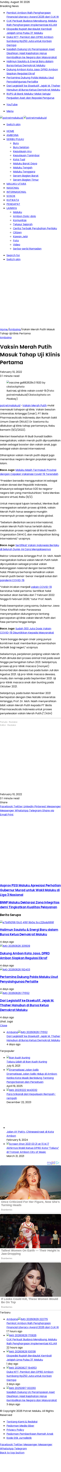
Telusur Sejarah (23, 224)
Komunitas (20, 220)
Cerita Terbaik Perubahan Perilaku (35, 228)
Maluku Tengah (22, 167)
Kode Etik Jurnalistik (19, 1438)
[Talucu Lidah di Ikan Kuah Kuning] (18, 1057)
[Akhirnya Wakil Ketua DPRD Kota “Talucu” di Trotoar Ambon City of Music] (28, 1144)
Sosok (11, 196)
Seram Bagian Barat (26, 176)
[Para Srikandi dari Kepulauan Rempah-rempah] (22, 1090)
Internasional (16, 192)
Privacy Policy (15, 1430)
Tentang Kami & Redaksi (22, 1422)
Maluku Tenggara (24, 172)
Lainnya (12, 208)
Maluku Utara (16, 184)
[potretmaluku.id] (23, 118)
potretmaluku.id (10, 405)
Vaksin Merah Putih (34, 405)
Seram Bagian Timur (26, 180)
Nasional (13, 188)
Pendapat (13, 204)
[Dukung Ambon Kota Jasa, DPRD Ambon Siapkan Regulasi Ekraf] (15, 946)
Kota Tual (19, 159)
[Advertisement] (30, 295)
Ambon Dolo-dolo (24, 216)
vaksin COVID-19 (41, 587)
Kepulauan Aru (22, 151)
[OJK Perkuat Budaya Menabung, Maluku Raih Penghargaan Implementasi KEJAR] (21, 1335)
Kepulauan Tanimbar (26, 155)
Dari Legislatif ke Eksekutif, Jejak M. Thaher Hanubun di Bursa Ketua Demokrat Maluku (27, 1005)
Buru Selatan (21, 147)
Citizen (17, 232)
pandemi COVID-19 (12, 580)
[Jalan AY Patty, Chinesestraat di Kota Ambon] (24, 1128)
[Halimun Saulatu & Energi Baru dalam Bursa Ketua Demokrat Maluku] (27, 922)
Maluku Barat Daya (25, 163)
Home (10, 131)
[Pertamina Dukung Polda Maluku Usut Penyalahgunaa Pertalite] (15, 969)
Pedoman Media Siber (20, 1426)
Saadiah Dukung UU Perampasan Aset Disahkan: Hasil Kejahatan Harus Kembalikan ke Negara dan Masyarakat (32, 53)
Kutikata (13, 200)
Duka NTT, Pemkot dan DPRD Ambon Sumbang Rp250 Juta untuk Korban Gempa (30, 41)
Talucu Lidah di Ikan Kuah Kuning (27, 1062)
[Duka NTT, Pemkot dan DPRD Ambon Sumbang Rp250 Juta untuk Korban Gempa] (22, 1368)
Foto (16, 240)
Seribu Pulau (15, 139)
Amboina (13, 135)
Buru (16, 143)
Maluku (17, 212)
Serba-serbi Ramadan (27, 249)
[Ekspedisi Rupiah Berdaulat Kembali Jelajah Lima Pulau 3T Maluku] (21, 1351)
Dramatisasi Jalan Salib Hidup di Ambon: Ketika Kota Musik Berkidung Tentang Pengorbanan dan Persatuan (32, 1078)
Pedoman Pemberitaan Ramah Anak (30, 1434)
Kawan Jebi (20, 236)
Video (16, 244)
